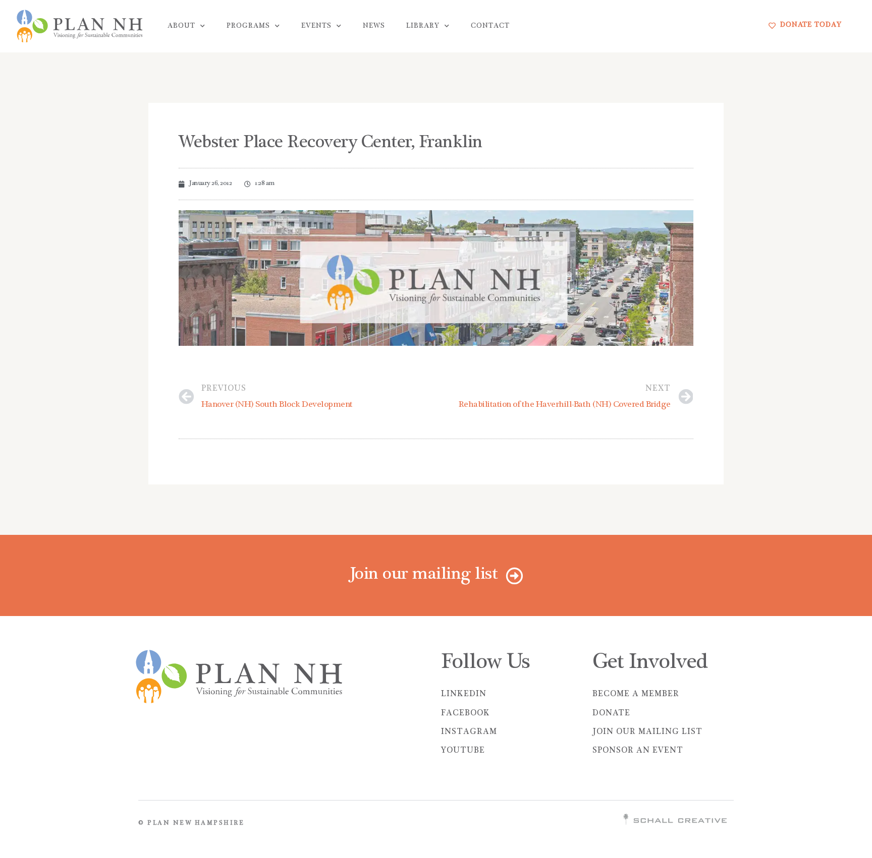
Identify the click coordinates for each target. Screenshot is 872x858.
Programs (248, 26)
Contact (490, 26)
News (374, 26)
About (181, 26)
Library (423, 26)
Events (316, 26)
